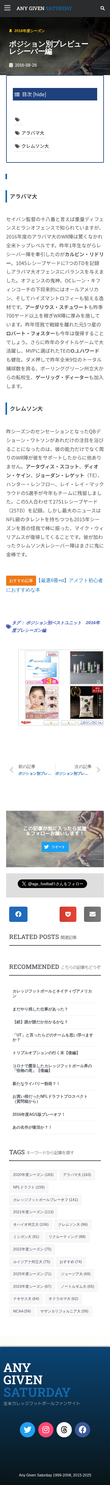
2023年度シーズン (32, 1286)
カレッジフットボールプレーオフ (45, 1200)
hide (40, 94)
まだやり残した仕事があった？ (40, 1009)
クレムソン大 (35, 146)
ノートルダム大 (77, 1286)
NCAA (22, 1311)
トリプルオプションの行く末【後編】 (46, 1052)
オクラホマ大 (63, 1299)
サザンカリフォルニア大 (64, 1311)
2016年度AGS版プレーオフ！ (39, 1114)
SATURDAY (44, 8)
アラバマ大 (32, 132)
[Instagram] (45, 1429)
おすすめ (71, 1262)
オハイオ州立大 (31, 1224)
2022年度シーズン (32, 1249)
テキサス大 (26, 1299)
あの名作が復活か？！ (32, 1127)
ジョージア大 (75, 1274)
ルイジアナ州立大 (31, 1262)
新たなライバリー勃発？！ (36, 1083)
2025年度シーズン (32, 1274)
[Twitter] (27, 1429)
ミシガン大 (26, 1237)
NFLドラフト (29, 1187)
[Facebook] (82, 1429)
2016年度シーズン (29, 31)
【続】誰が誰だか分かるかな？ (40, 1022)
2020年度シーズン (33, 1175)
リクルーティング (67, 1237)
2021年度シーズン (33, 1212)
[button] (103, 8)
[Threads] (64, 1429)
